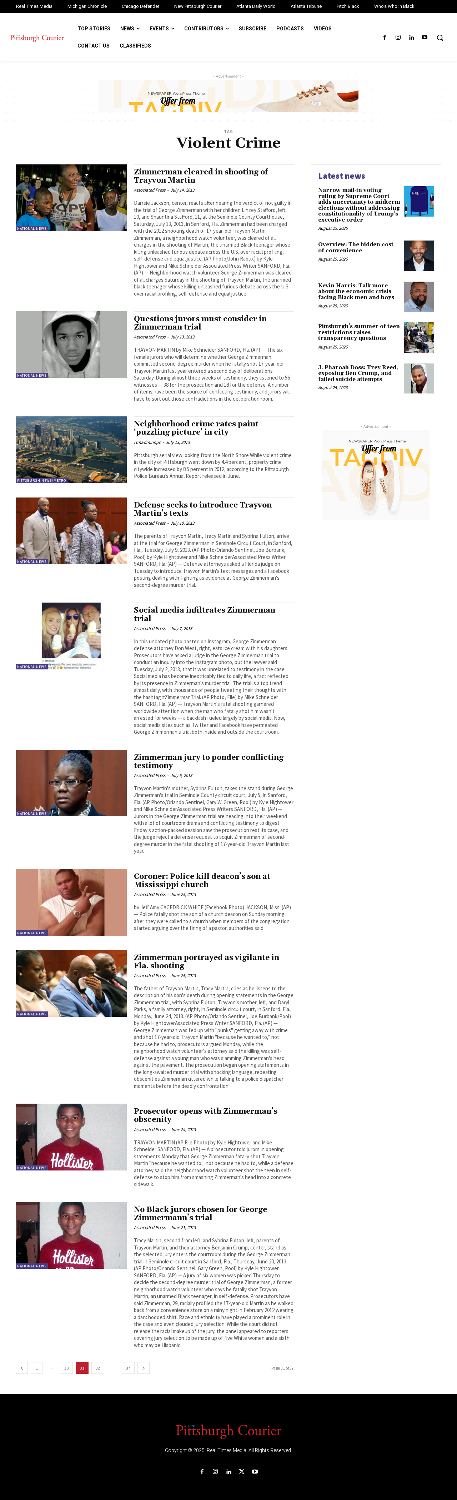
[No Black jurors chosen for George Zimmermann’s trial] (71, 1235)
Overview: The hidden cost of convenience (355, 247)
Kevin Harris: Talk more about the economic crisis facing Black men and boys (356, 291)
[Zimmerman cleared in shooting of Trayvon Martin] (71, 197)
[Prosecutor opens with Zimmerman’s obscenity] (71, 1137)
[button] (439, 37)
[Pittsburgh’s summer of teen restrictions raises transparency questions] (419, 337)
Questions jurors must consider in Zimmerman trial (200, 323)
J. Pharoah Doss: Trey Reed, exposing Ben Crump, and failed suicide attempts (358, 373)
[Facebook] (385, 38)
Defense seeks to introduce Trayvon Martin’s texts (203, 509)
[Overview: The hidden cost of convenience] (419, 256)
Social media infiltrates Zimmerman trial (204, 614)
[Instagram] (398, 38)
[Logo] (228, 1431)
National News (31, 228)
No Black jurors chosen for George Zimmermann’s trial (200, 1214)
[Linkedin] (411, 38)
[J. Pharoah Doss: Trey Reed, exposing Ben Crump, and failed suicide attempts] (419, 378)
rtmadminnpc (147, 442)
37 (128, 1368)
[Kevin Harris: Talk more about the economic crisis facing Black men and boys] (419, 297)
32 (98, 1368)
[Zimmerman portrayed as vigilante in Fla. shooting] (71, 983)
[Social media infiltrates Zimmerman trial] (71, 636)
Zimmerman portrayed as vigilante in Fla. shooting (206, 962)
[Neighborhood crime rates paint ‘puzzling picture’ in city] (71, 449)
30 (66, 1368)
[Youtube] (425, 38)
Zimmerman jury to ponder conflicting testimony (208, 762)
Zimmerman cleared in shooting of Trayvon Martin (201, 176)
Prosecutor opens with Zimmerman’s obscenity (205, 1115)
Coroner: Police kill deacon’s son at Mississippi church (202, 881)
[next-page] (143, 1368)
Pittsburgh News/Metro (41, 480)
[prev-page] (22, 1368)
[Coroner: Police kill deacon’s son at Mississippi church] (71, 902)
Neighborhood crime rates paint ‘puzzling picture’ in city (196, 428)
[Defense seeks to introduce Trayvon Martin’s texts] (71, 530)
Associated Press (149, 190)
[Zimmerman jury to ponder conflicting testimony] (71, 783)
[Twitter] (242, 1472)
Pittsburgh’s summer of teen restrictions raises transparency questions (359, 332)
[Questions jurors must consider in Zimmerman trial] (71, 344)
